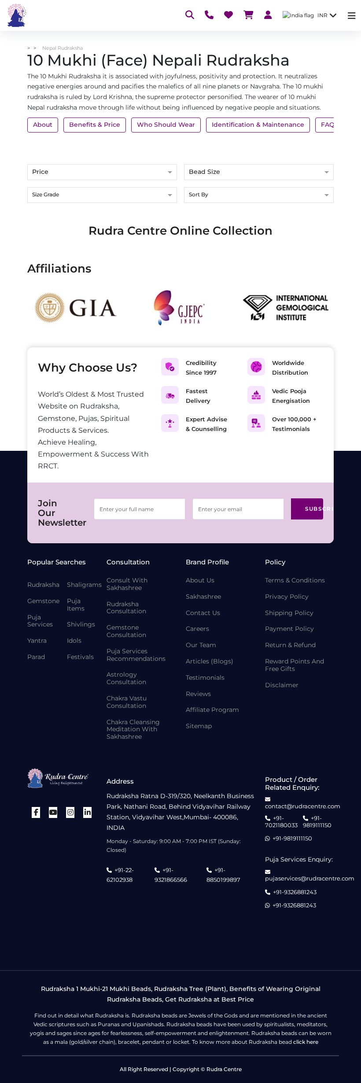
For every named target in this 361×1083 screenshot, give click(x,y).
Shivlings (81, 624)
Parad (36, 657)
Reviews (198, 694)
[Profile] (268, 15)
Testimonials (205, 677)
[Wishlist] (228, 15)
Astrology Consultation (126, 678)
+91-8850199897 (223, 874)
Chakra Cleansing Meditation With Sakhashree (133, 729)
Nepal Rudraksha (62, 48)
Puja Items (76, 604)
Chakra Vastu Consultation (127, 702)
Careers (197, 629)
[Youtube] (53, 812)
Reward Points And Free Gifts (294, 665)
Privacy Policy (287, 596)
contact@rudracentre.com (302, 806)
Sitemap (199, 726)
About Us (200, 580)
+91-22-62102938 (120, 874)
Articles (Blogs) (209, 661)
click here (305, 1042)
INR (322, 15)
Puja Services (40, 621)
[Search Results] (189, 15)
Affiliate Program (212, 710)
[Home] (15, 15)
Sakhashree (203, 596)
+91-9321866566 (171, 874)
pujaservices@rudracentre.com (309, 878)
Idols (74, 641)
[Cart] (248, 15)
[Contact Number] (209, 15)
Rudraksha (43, 585)
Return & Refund (290, 645)
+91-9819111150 (317, 822)
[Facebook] (36, 812)
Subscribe (314, 508)
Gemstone (43, 601)
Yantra (37, 641)
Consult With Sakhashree (127, 584)
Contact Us (203, 613)
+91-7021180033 (281, 822)
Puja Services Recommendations (136, 655)
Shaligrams (84, 585)
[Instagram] (70, 812)
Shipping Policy (289, 613)
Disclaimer (281, 685)
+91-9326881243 (295, 892)
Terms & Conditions (295, 580)
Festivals (80, 657)
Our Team (201, 645)
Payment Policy (289, 629)
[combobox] (102, 196)
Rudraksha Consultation (126, 607)
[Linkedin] (88, 812)
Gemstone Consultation (126, 631)
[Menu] (352, 16)
